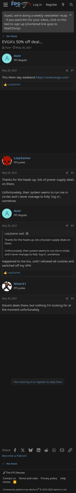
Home (6, 482)
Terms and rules (28, 478)
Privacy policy (49, 478)
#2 (72, 172)
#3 (72, 225)
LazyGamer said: (14, 233)
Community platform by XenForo (35, 489)
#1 (72, 70)
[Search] (71, 4)
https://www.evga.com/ (52, 77)
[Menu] (5, 5)
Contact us (9, 478)
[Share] (67, 70)
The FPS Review (15, 472)
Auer (8, 47)
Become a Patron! (14, 456)
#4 (72, 298)
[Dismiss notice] (70, 15)
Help (63, 478)
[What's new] (63, 4)
